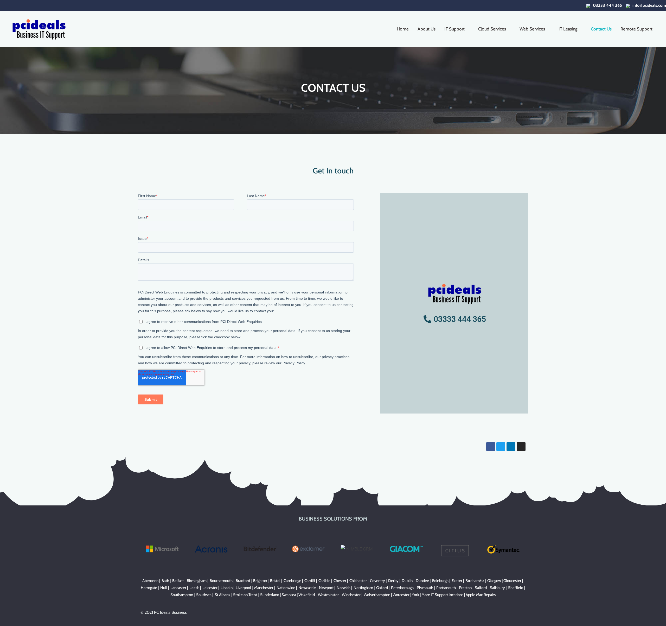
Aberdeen (150, 580)
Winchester (351, 594)
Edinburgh (440, 580)
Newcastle (307, 587)
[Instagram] (521, 446)
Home (403, 29)
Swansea (288, 594)
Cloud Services (492, 29)
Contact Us (601, 29)
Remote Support (636, 29)
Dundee (422, 580)
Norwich (343, 587)
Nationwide (286, 587)
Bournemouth (221, 580)
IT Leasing (568, 29)
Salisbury (497, 587)
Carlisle (324, 580)
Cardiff (309, 580)
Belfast (178, 580)
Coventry (377, 580)
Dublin (407, 580)
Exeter (457, 580)
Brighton (260, 580)
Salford (481, 587)
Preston (465, 587)
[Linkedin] (511, 446)
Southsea (204, 594)
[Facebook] (490, 446)
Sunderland (269, 594)
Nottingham (363, 587)
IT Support (454, 29)
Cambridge (292, 580)
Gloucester (512, 580)
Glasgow (494, 580)
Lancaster (178, 587)
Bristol (275, 580)
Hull (163, 587)
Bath (165, 580)
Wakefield (306, 594)
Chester (340, 580)
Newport (326, 587)
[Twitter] (500, 446)
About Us (427, 29)
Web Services (532, 29)
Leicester (209, 587)
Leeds (194, 587)
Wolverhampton (377, 594)
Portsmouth (446, 587)
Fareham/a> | (476, 580)
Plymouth (425, 587)
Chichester (358, 580)
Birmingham (197, 580)
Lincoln (227, 587)
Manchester (263, 587)
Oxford (382, 587)
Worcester (401, 594)
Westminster (328, 594)
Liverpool (243, 587)
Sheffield (515, 587)
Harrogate (149, 587)
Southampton (181, 594)
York (415, 594)
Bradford (243, 580)
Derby (393, 580)
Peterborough (402, 587)
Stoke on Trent (245, 594)
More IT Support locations (442, 594)
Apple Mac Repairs (481, 594)
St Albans (222, 594)
